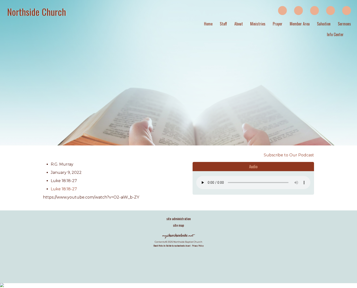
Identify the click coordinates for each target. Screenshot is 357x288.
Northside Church (36, 11)
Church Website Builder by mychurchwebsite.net (171, 245)
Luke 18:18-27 (64, 189)
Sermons (344, 24)
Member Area (300, 24)
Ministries (257, 24)
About (238, 24)
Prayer (277, 24)
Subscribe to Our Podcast (288, 155)
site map (178, 225)
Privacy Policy (198, 245)
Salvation (324, 24)
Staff (223, 24)
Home (208, 24)
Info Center (335, 34)
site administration (178, 218)
